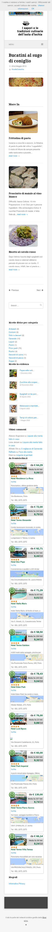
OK (32, 8)
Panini (11, 344)
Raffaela (12, 451)
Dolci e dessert (15, 335)
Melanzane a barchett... (29, 405)
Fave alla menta (25, 451)
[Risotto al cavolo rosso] (26, 236)
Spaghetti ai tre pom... (29, 393)
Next (39, 290)
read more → (14, 155)
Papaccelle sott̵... (27, 370)
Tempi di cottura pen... (29, 417)
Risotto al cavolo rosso (22, 252)
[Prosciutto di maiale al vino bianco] (26, 177)
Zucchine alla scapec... (29, 382)
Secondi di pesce (16, 357)
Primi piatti (13, 348)
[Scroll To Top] (26, 924)
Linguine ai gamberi (24, 455)
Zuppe (11, 361)
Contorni (12, 332)
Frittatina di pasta (20, 138)
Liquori (11, 341)
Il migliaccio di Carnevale (31, 448)
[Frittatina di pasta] (26, 122)
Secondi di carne (16, 354)
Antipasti (12, 328)
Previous (15, 290)
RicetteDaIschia (18, 69)
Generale (12, 338)
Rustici (12, 351)
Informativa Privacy (17, 883)
